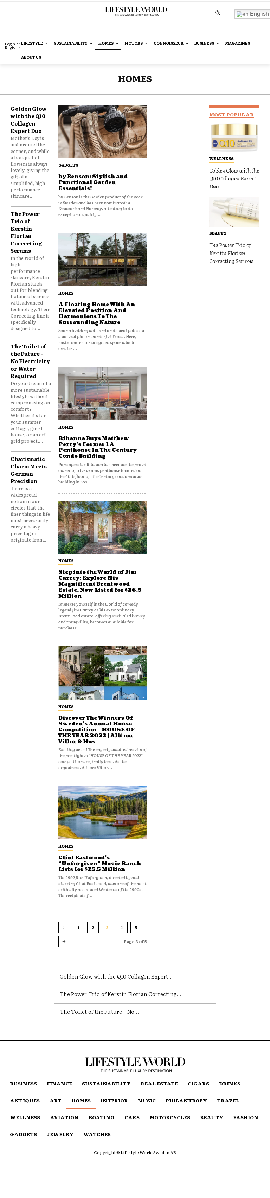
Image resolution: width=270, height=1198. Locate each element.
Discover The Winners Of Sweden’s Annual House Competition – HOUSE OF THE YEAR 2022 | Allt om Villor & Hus (96, 730)
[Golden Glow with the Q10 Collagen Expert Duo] (234, 137)
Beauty (217, 233)
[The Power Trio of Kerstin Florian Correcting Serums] (234, 212)
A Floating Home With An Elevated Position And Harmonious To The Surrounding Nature (96, 313)
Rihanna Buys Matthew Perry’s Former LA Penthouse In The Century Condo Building (97, 447)
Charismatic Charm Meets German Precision (29, 470)
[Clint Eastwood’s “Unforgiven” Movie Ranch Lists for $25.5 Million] (102, 812)
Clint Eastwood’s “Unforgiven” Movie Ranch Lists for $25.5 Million (99, 863)
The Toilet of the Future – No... (99, 1011)
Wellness (221, 158)
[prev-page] (64, 927)
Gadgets (68, 165)
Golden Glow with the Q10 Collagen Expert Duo (29, 119)
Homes (65, 293)
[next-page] (64, 941)
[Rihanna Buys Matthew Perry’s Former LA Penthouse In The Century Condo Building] (102, 393)
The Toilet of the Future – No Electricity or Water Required (30, 361)
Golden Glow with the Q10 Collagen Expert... (116, 976)
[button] (217, 12)
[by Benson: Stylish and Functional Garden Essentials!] (102, 131)
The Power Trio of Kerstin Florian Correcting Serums (26, 232)
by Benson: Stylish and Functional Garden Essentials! (93, 182)
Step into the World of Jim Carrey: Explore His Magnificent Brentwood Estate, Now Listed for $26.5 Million (100, 584)
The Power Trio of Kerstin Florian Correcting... (120, 994)
